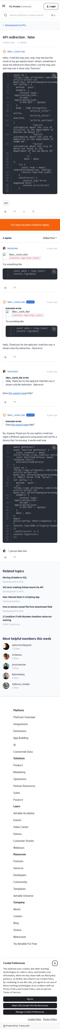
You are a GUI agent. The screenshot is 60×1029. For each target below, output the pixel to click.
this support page (17, 393)
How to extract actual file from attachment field (27, 606)
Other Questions (11, 624)
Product (18, 765)
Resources (19, 854)
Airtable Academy (23, 813)
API (6, 203)
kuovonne (13, 248)
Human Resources (24, 786)
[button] (4, 7)
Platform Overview (24, 717)
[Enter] (5, 15)
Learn (16, 806)
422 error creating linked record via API (23, 587)
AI (14, 745)
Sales (16, 793)
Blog (16, 923)
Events (17, 820)
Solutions (19, 758)
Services (18, 868)
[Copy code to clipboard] (54, 75)
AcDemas (17, 654)
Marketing (19, 772)
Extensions (19, 731)
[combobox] (30, 15)
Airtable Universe (23, 896)
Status (17, 930)
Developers (19, 875)
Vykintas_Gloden (21, 684)
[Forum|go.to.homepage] (20, 6)
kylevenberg (18, 674)
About (16, 909)
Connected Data (23, 752)
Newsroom (19, 937)
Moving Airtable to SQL (15, 577)
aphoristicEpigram (22, 645)
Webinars (18, 848)
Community (20, 882)
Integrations (20, 724)
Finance (18, 800)
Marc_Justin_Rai (16, 51)
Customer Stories (23, 841)
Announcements (11, 601)
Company (19, 902)
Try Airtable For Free (25, 944)
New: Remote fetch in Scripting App (21, 597)
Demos (17, 834)
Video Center (20, 827)
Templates (19, 889)
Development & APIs (15, 25)
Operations (19, 779)
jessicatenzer (19, 664)
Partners (18, 861)
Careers (17, 916)
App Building (20, 738)
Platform (18, 710)
